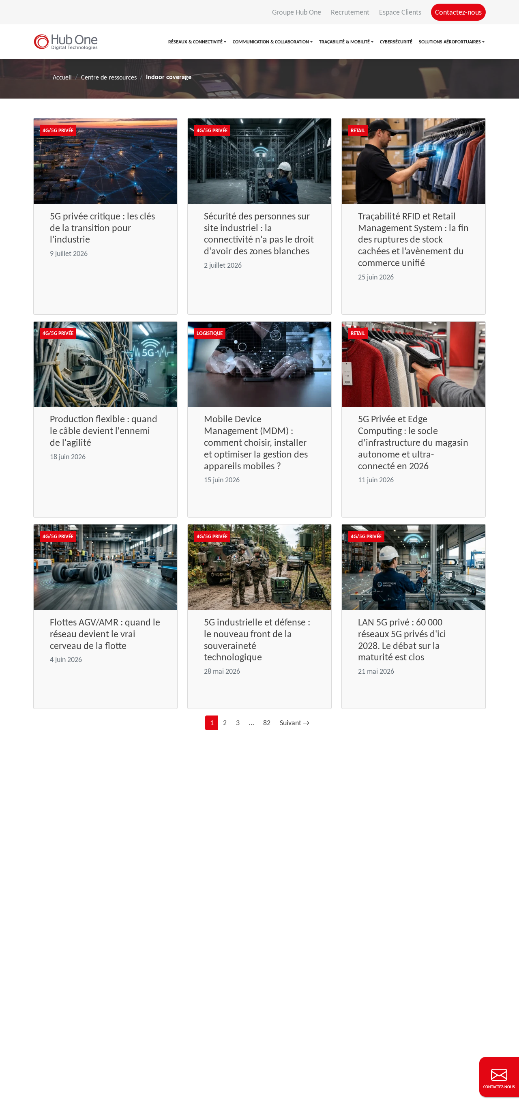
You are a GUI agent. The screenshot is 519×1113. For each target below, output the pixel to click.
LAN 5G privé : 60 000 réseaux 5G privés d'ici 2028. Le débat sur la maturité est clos (402, 639)
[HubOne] (65, 42)
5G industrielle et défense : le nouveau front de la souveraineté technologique (257, 639)
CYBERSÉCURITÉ (396, 42)
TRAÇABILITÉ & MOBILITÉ (344, 42)
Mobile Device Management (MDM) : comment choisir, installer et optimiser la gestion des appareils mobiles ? (256, 442)
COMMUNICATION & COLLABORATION (271, 42)
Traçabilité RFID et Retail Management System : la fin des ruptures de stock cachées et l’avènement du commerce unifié (413, 239)
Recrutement (351, 12)
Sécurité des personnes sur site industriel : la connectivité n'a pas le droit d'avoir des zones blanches (259, 233)
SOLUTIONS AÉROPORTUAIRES (450, 42)
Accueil (62, 77)
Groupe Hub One (297, 12)
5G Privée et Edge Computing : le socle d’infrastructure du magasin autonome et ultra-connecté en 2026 (413, 442)
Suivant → (294, 722)
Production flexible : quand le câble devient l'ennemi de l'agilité (103, 430)
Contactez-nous (458, 12)
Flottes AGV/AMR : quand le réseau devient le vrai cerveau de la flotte (105, 633)
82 (266, 722)
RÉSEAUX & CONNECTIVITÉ (195, 42)
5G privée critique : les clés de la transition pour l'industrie (102, 227)
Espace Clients (401, 12)
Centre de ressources (109, 77)
